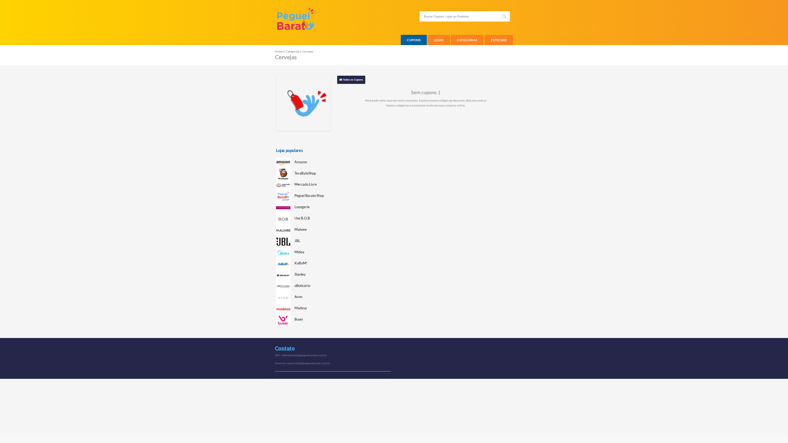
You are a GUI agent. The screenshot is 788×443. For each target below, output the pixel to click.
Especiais (499, 40)
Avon (298, 297)
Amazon (300, 162)
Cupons (414, 40)
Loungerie (302, 207)
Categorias (467, 40)
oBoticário (302, 286)
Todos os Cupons (352, 79)
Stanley (300, 274)
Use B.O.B (302, 218)
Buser (298, 319)
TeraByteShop (305, 173)
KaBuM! (300, 263)
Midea (299, 252)
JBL (297, 241)
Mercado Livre (305, 184)
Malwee (300, 229)
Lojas (439, 40)
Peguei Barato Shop (309, 196)
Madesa (300, 308)
